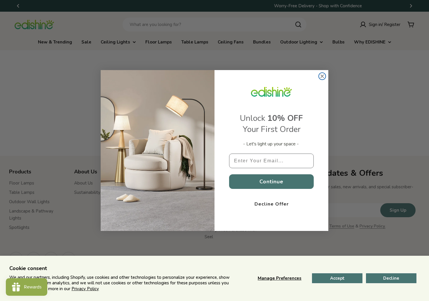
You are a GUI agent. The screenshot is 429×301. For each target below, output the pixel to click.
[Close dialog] (322, 76)
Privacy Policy (85, 289)
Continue (271, 181)
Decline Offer (271, 204)
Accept (337, 278)
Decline (391, 278)
